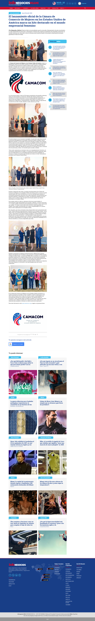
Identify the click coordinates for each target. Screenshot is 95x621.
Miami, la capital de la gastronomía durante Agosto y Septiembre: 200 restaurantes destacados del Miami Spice (59, 88)
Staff (49, 8)
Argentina (13, 518)
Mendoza (68, 587)
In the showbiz (44, 357)
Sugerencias (12, 579)
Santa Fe (68, 599)
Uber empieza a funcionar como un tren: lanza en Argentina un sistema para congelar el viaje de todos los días (59, 100)
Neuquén (68, 589)
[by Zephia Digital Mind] (47, 619)
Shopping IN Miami (46, 437)
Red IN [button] (62, 8)
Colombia (79, 569)
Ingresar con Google (18, 344)
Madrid (78, 571)
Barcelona (79, 567)
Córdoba (68, 571)
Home (11, 8)
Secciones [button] (17, 8)
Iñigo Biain (75, 614)
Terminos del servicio (63, 615)
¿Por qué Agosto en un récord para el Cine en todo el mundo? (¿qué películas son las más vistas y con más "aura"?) (59, 54)
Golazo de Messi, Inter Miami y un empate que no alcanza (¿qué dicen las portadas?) (59, 68)
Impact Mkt (44, 518)
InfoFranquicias (70, 575)
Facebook (57, 567)
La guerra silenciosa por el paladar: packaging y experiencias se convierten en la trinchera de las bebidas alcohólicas (59, 61)
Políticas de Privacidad (50, 614)
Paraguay (79, 575)
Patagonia (68, 591)
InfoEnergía (69, 573)
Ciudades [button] (25, 8)
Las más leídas (35, 8)
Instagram (57, 573)
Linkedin (57, 571)
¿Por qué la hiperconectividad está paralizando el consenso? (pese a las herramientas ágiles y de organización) (59, 107)
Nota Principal (15, 357)
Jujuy (67, 583)
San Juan (68, 595)
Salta (67, 593)
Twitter (57, 569)
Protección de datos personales (62, 614)
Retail (12, 397)
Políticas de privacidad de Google (51, 615)
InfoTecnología (70, 581)
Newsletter (55, 8)
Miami (42, 397)
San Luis (68, 597)
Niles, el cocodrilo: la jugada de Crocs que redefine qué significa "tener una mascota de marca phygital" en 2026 (59, 82)
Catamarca (68, 569)
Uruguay (79, 577)
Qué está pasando (14, 13)
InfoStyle (68, 579)
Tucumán (68, 604)
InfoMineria (69, 577)
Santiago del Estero (69, 602)
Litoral (67, 585)
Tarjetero (43, 8)
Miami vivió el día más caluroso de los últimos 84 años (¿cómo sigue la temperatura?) (59, 94)
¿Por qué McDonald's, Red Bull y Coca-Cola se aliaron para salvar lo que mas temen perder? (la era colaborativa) (59, 48)
